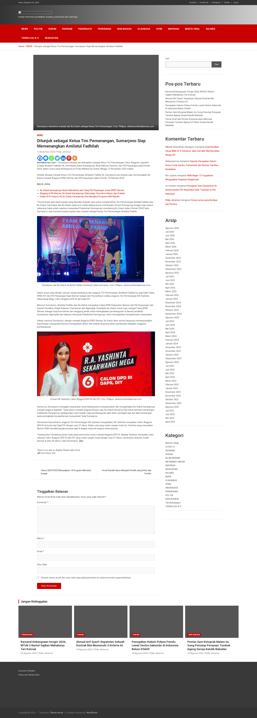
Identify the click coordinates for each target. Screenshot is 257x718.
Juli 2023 (169, 366)
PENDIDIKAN (104, 29)
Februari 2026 (172, 250)
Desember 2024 (173, 302)
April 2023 (170, 377)
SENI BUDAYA (124, 29)
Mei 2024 (169, 328)
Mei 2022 (169, 418)
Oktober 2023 (171, 354)
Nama (40, 538)
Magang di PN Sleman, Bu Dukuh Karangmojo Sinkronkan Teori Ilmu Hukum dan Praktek (82, 193)
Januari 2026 (171, 254)
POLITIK (38, 29)
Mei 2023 (169, 373)
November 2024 (173, 306)
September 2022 (173, 403)
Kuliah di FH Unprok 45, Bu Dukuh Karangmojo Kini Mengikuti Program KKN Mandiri (80, 196)
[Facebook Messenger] (45, 158)
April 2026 (170, 243)
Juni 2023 (170, 369)
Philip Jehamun (64, 152)
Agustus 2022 (172, 407)
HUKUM (52, 29)
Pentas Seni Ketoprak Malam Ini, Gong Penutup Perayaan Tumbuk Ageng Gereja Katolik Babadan (208, 645)
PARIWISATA (85, 29)
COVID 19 (170, 446)
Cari (167, 58)
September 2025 (173, 269)
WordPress (92, 712)
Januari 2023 (171, 388)
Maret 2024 (170, 336)
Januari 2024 (171, 343)
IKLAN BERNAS (172, 458)
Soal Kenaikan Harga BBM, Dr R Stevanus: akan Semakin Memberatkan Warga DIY (192, 151)
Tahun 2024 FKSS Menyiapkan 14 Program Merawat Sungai (66, 472)
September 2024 (173, 313)
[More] (74, 158)
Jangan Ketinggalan (34, 601)
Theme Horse (56, 712)
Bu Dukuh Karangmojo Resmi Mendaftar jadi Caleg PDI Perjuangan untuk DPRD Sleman (82, 190)
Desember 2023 (173, 347)
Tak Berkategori (173, 502)
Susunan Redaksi (26, 670)
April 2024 (170, 332)
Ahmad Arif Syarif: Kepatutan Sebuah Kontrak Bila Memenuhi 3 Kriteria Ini (100, 643)
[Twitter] (57, 158)
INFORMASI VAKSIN (175, 461)
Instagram (216, 2)
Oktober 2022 (171, 399)
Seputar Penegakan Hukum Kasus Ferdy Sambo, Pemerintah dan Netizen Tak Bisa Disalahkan (191, 165)
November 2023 (173, 351)
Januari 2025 (171, 299)
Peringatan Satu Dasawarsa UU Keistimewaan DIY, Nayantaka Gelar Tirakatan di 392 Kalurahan (191, 189)
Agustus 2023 (172, 362)
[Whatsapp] (51, 158)
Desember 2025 (173, 258)
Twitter (227, 2)
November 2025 (173, 261)
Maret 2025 (170, 291)
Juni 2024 (170, 325)
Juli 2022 (169, 410)
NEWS (24, 29)
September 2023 (173, 358)
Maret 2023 (170, 380)
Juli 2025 (169, 276)
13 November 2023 (46, 152)
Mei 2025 (169, 284)
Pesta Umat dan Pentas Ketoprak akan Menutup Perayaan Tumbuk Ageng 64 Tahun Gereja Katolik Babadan (189, 122)
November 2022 (173, 395)
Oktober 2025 (171, 265)
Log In (236, 2)
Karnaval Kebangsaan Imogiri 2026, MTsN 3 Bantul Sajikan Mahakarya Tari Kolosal (43, 645)
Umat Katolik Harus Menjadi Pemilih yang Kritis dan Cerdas (126, 472)
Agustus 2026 (172, 228)
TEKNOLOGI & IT (30, 38)
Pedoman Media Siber (29, 674)
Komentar (42, 502)
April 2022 (170, 421)
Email (40, 551)
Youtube (192, 2)
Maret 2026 (170, 246)
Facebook (204, 2)
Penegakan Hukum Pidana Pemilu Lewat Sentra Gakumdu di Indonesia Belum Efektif (155, 645)
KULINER (210, 29)
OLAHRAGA (144, 29)
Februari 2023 (172, 384)
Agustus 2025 (172, 272)
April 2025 (170, 287)
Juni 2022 (170, 414)
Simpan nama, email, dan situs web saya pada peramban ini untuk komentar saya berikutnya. (86, 577)
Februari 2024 (172, 340)
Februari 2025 (172, 295)
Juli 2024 (169, 321)
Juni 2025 (170, 280)
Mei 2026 (169, 239)
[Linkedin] (63, 158)
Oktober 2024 (171, 310)
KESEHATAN (51, 38)
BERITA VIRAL (192, 29)
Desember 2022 (173, 392)
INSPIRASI (173, 29)
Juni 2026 (170, 235)
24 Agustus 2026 (29, 653)
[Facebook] (40, 158)
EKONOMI (67, 29)
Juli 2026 (169, 231)
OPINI (159, 29)
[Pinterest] (69, 158)
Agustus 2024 (172, 317)
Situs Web (42, 564)
